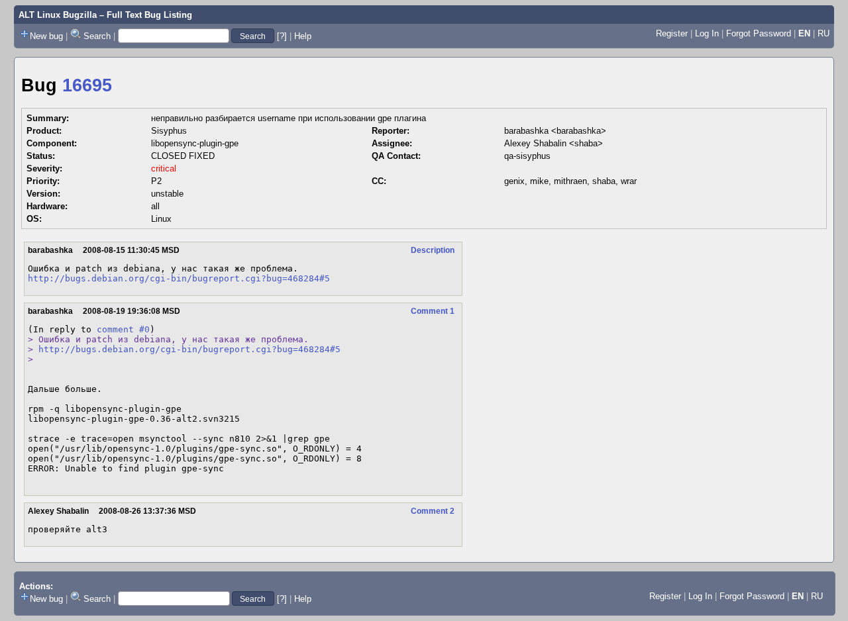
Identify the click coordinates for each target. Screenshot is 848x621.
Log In (707, 33)
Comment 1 (432, 311)
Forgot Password (758, 33)
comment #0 (123, 329)
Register (672, 33)
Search (97, 36)
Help (302, 36)
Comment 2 (432, 511)
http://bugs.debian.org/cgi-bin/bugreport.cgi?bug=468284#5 (179, 278)
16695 (87, 85)
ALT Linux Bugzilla (58, 15)
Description (432, 250)
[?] (282, 36)
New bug (46, 36)
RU (823, 33)
